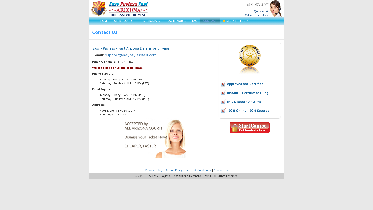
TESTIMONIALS (150, 21)
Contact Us (221, 170)
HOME (104, 21)
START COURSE (124, 21)
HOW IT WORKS (176, 21)
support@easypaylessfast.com (130, 55)
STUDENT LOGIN (237, 21)
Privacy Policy (153, 170)
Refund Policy (173, 170)
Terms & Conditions (198, 170)
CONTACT (210, 21)
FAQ (194, 21)
